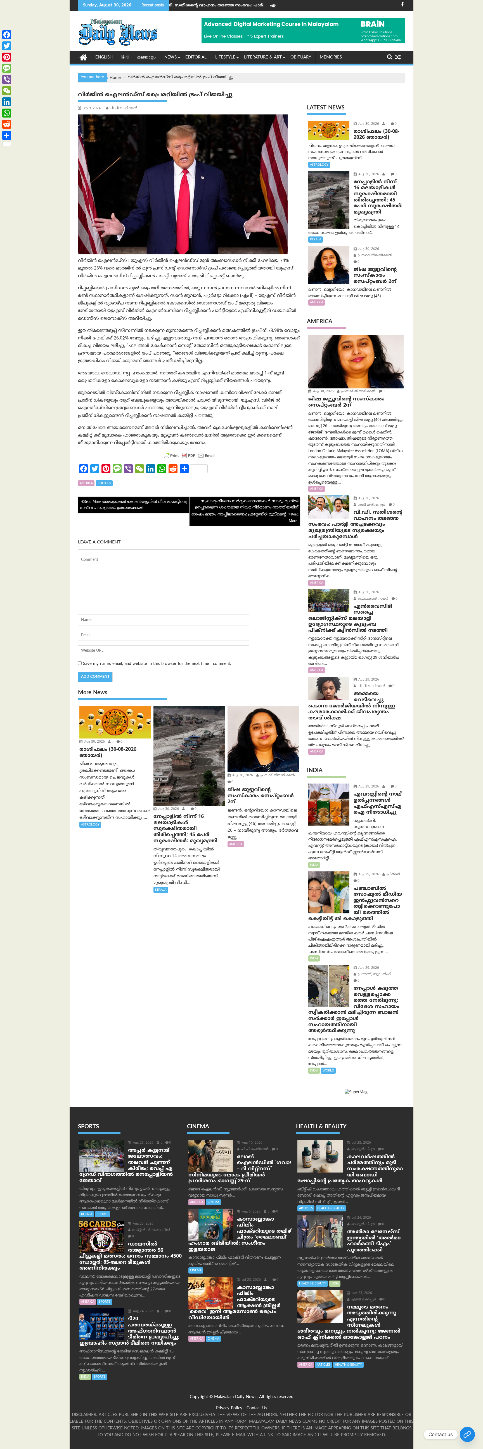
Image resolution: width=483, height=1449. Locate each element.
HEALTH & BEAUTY (330, 1208)
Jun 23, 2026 (361, 1293)
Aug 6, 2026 (251, 1212)
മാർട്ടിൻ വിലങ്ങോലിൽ (150, 1230)
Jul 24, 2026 (361, 1218)
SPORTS (102, 1214)
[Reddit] (6, 124)
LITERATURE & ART (263, 57)
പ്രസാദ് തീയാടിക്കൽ (277, 775)
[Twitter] (6, 45)
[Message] (6, 68)
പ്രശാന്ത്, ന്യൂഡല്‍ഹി (374, 974)
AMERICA (86, 483)
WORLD (328, 1071)
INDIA (314, 865)
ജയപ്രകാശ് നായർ (372, 599)
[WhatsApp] (6, 113)
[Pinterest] (6, 57)
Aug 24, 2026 (142, 1311)
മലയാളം (146, 57)
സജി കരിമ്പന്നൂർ (371, 505)
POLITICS (104, 483)
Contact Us (257, 1408)
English (104, 57)
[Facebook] (6, 34)
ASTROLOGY (90, 825)
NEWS (170, 57)
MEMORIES (331, 57)
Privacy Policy (229, 1408)
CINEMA (213, 1202)
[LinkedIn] (6, 101)
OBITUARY (300, 57)
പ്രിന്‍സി (392, 875)
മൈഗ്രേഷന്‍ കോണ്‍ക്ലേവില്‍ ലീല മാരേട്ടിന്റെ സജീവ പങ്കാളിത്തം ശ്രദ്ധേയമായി (133, 505)
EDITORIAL (196, 57)
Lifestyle (225, 57)
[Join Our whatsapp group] (467, 1434)
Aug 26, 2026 (142, 1143)
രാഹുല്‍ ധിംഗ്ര (362, 1149)
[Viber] (6, 79)
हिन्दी (125, 57)
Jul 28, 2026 (361, 1143)
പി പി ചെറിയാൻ (123, 108)
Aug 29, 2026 (368, 680)
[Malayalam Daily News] (83, 57)
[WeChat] (6, 90)
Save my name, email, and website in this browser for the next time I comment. (157, 664)
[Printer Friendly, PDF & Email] (189, 455)
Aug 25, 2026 (142, 1224)
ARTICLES (306, 1208)
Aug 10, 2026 (251, 1143)
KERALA (160, 890)
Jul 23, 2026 (251, 1280)
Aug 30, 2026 (94, 742)
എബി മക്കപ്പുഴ (363, 1300)
